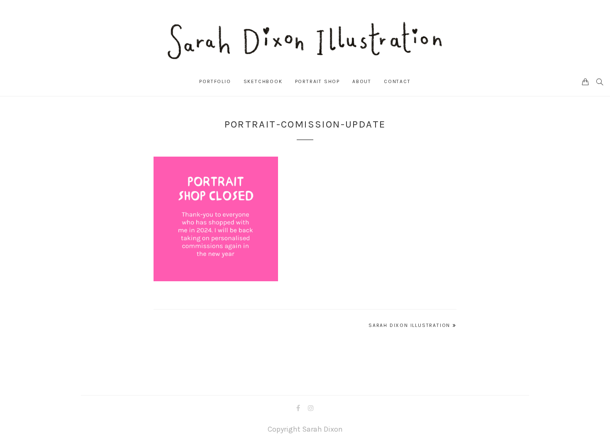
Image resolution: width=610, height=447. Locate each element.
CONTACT (397, 81)
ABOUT (361, 81)
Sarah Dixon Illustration (409, 325)
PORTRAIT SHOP (317, 81)
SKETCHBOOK (263, 81)
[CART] (585, 81)
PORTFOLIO (215, 81)
